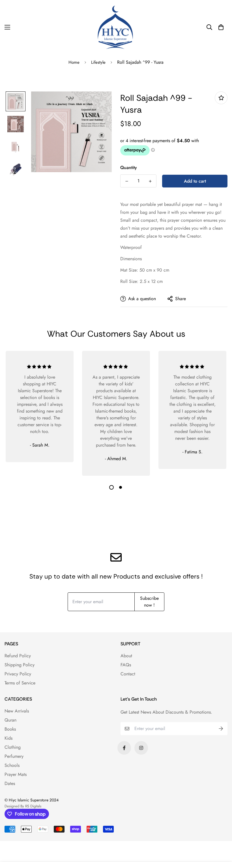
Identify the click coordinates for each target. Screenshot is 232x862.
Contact (128, 674)
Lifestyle (98, 62)
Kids (8, 738)
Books (10, 729)
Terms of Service (20, 683)
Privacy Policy (18, 674)
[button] (220, 27)
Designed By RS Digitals (23, 806)
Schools (12, 765)
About (126, 655)
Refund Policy (18, 655)
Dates (10, 783)
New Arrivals (17, 711)
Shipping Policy (20, 665)
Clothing (13, 747)
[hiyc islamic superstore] (116, 27)
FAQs (126, 665)
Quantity (128, 167)
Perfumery (14, 756)
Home (74, 62)
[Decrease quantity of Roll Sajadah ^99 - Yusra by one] (127, 181)
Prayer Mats (16, 774)
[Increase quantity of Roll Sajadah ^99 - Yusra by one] (150, 181)
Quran (10, 720)
